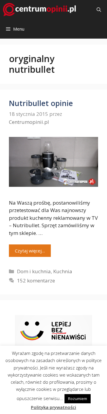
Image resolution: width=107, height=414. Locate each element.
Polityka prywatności (53, 407)
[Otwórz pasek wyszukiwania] (99, 9)
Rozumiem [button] (77, 398)
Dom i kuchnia (34, 271)
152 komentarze (36, 280)
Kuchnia (62, 271)
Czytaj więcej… (30, 251)
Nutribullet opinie (41, 103)
